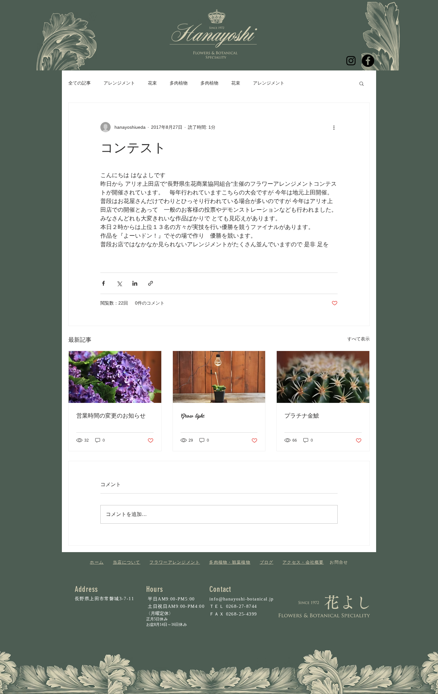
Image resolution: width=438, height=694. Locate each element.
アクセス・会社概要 (303, 562)
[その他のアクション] (334, 127)
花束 (152, 83)
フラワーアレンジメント (174, 562)
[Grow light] (219, 377)
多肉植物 (179, 83)
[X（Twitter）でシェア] (119, 283)
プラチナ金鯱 (301, 415)
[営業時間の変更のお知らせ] (115, 377)
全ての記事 (79, 83)
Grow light (192, 415)
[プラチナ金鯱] (323, 377)
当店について (126, 562)
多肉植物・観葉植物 (229, 562)
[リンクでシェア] (150, 283)
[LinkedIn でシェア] (135, 283)
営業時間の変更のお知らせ (111, 415)
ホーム (97, 562)
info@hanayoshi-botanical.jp (241, 599)
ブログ (267, 562)
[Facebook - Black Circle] (368, 60)
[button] (361, 83)
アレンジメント (119, 83)
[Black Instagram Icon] (351, 60)
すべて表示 (358, 338)
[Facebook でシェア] (103, 283)
